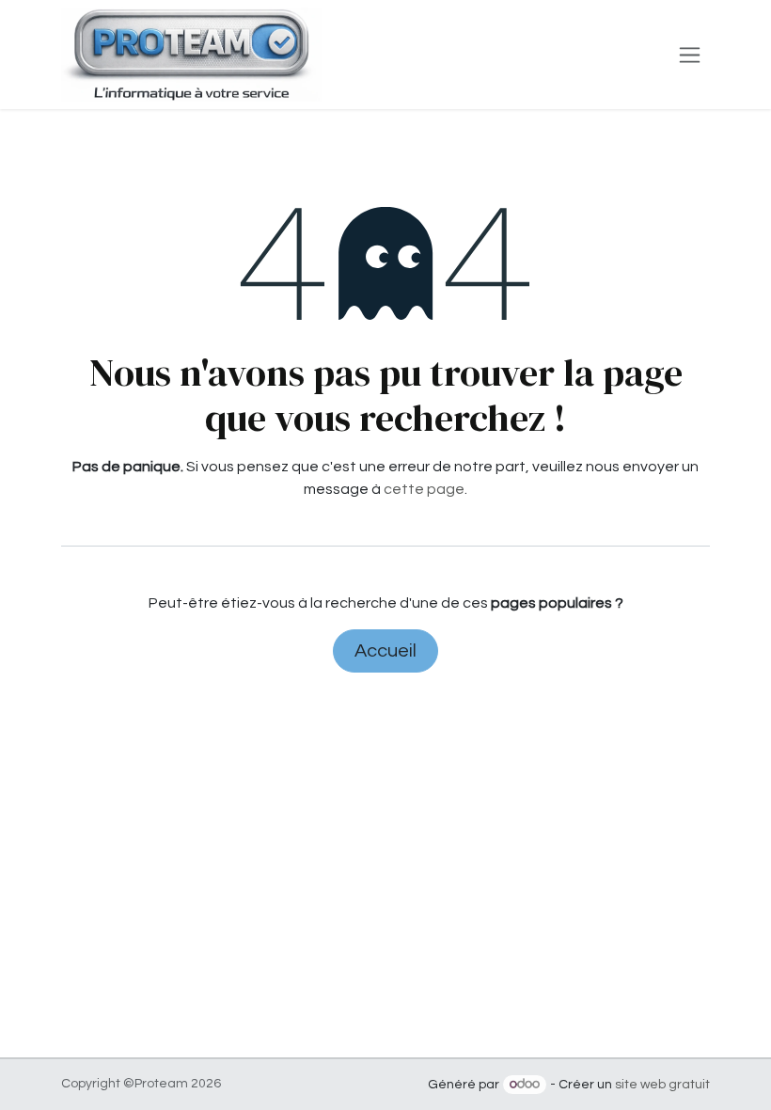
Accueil (385, 651)
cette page (424, 489)
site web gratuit (662, 1084)
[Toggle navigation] (689, 54)
